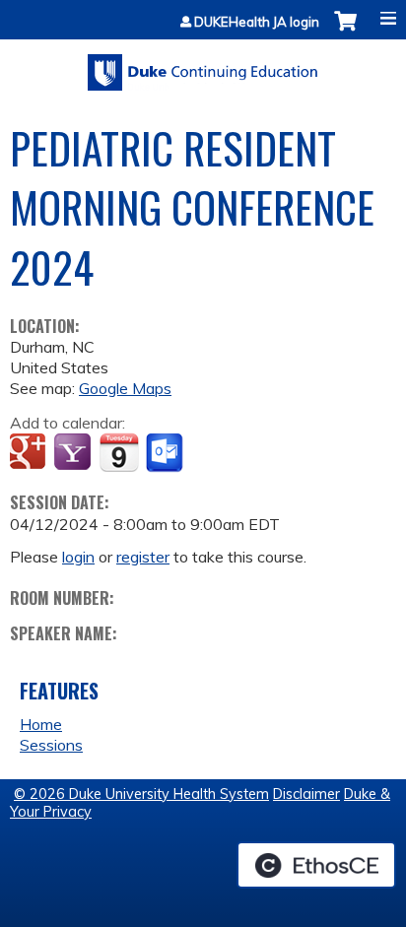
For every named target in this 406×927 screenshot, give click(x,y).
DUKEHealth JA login (256, 22)
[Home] (203, 65)
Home (41, 724)
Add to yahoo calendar (74, 453)
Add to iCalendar (119, 452)
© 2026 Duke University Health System (141, 794)
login (78, 556)
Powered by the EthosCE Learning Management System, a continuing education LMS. (316, 865)
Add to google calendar (30, 453)
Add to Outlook (166, 453)
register (142, 556)
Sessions (51, 745)
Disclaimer (306, 794)
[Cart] (345, 31)
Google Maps (125, 388)
